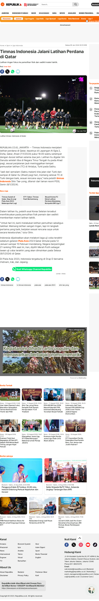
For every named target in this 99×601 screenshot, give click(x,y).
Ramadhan (22, 561)
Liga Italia (40, 19)
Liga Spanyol (51, 19)
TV (1, 561)
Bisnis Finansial (86, 13)
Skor (37, 544)
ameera (5, 13)
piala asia (38, 285)
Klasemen (7, 19)
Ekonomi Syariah (20, 13)
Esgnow (3, 557)
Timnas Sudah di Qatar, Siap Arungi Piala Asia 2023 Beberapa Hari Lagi (9, 200)
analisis (72, 13)
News (2, 551)
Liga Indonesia (17, 45)
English (38, 557)
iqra (54, 13)
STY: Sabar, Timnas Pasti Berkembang (31, 198)
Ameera (3, 544)
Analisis (21, 551)
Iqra (19, 547)
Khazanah (4, 547)
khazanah (44, 13)
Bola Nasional (73, 19)
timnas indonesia (7, 285)
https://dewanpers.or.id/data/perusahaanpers (19, 588)
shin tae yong (64, 285)
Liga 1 (90, 19)
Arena (83, 19)
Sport (8, 45)
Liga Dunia (62, 19)
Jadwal (18, 19)
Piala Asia (23, 240)
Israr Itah (7, 66)
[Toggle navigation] (2, 4)
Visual (20, 557)
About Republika (6, 572)
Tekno (20, 554)
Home (2, 45)
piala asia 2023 (50, 285)
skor (33, 13)
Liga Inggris (29, 19)
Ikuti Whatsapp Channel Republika (34, 269)
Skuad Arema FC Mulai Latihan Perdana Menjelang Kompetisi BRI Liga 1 (53, 200)
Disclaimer (4, 575)
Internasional (5, 554)
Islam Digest (40, 547)
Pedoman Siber (41, 572)
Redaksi (21, 572)
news (62, 13)
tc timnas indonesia (24, 285)
